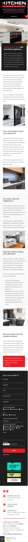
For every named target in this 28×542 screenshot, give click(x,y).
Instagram (7, 426)
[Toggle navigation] (2, 16)
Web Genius (13, 526)
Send (14, 450)
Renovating (13, 415)
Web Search (21, 426)
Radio (19, 427)
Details (4, 432)
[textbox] (14, 51)
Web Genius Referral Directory (15, 534)
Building (6, 415)
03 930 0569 (10, 506)
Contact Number (7, 396)
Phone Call (7, 409)
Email (4, 390)
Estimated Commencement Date (10, 418)
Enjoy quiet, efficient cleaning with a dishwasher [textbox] (13, 253)
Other (12, 429)
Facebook (14, 426)
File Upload (5, 442)
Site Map (5, 534)
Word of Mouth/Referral (10, 427)
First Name (5, 379)
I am (4, 413)
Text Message (15, 409)
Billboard (6, 429)
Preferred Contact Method (9, 407)
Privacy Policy (6, 454)
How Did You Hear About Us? (9, 424)
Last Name (5, 384)
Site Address (6, 401)
